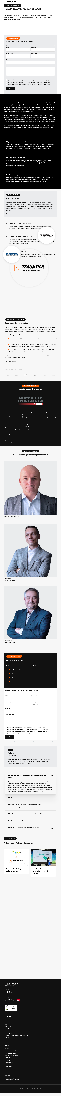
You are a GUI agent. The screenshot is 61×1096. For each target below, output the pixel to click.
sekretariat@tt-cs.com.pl (13, 1079)
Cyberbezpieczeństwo (10, 1053)
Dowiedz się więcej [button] (10, 361)
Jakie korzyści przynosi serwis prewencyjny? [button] (21, 798)
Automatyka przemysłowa (11, 1051)
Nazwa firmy (10, 59)
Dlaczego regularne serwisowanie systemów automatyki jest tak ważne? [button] (27, 776)
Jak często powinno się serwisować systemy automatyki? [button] (25, 827)
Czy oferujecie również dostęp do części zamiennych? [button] (24, 821)
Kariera (6, 1040)
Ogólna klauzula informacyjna (12, 1038)
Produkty (7, 1048)
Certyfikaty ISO (8, 1033)
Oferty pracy (8, 1026)
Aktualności (8, 1022)
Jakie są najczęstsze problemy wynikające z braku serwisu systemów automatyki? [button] (25, 806)
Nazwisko (34, 47)
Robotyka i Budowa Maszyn (11, 1055)
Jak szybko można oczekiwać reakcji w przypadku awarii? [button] (25, 814)
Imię (7, 47)
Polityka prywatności (10, 1031)
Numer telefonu (35, 53)
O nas (6, 1019)
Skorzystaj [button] (9, 213)
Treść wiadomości (11, 66)
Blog (6, 1024)
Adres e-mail (10, 53)
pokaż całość (47, 79)
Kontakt (7, 1029)
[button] (56, 2)
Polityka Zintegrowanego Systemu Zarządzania (16, 1035)
